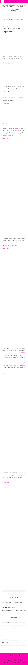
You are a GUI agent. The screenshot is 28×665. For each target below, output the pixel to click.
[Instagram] (17, 655)
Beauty (4, 26)
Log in (3, 632)
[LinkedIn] (12, 655)
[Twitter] (10, 655)
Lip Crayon (14, 236)
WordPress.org (5, 642)
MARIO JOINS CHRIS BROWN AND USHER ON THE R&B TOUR (14, 610)
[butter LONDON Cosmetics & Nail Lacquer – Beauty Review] (14, 43)
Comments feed (5, 639)
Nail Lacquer (15, 128)
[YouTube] (19, 655)
